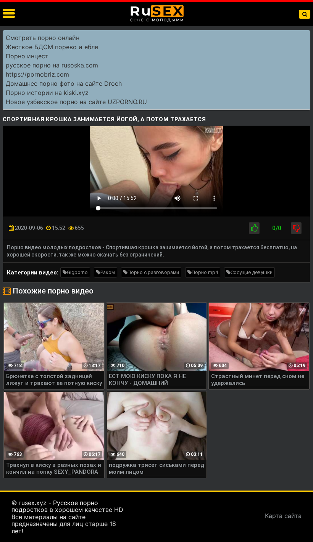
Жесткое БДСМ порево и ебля (52, 47)
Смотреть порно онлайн (42, 38)
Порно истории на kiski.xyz (47, 92)
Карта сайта (283, 516)
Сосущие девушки (252, 272)
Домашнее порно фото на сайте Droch (64, 83)
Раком (107, 272)
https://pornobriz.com (37, 74)
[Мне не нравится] (296, 228)
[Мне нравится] (254, 228)
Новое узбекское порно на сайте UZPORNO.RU (76, 102)
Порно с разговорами (153, 272)
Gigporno (77, 272)
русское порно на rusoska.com (52, 65)
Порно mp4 (205, 272)
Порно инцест (27, 56)
